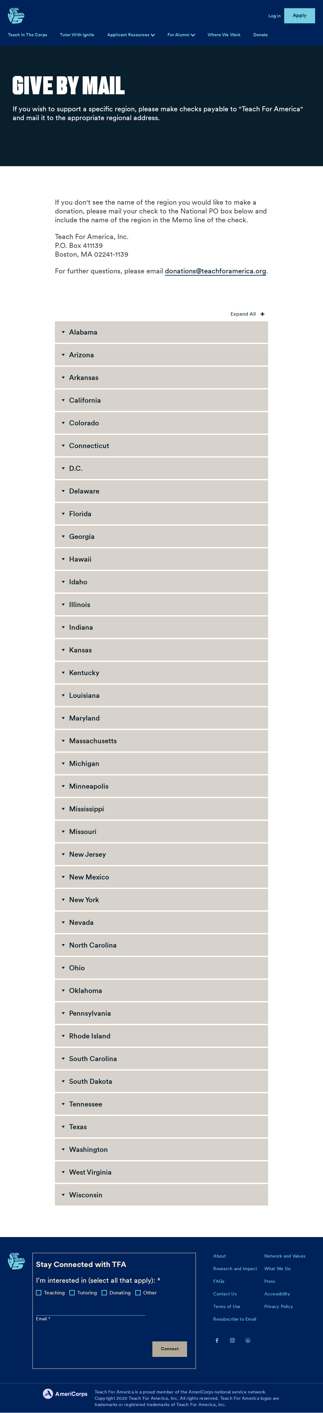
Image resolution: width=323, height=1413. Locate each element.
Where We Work (224, 34)
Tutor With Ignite (77, 34)
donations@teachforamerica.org (215, 271)
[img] (193, 35)
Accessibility (277, 1293)
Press (269, 1281)
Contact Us (225, 1293)
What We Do (277, 1268)
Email (42, 1318)
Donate (260, 34)
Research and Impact (235, 1268)
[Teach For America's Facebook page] (217, 1340)
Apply (300, 15)
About (219, 1255)
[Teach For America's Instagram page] (232, 1340)
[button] (161, 332)
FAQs (218, 1281)
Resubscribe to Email (234, 1319)
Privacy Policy (278, 1306)
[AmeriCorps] (69, 1398)
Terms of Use (226, 1306)
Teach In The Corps (27, 34)
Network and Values (285, 1255)
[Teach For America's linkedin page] (248, 1340)
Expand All (244, 314)
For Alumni (179, 34)
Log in (274, 15)
